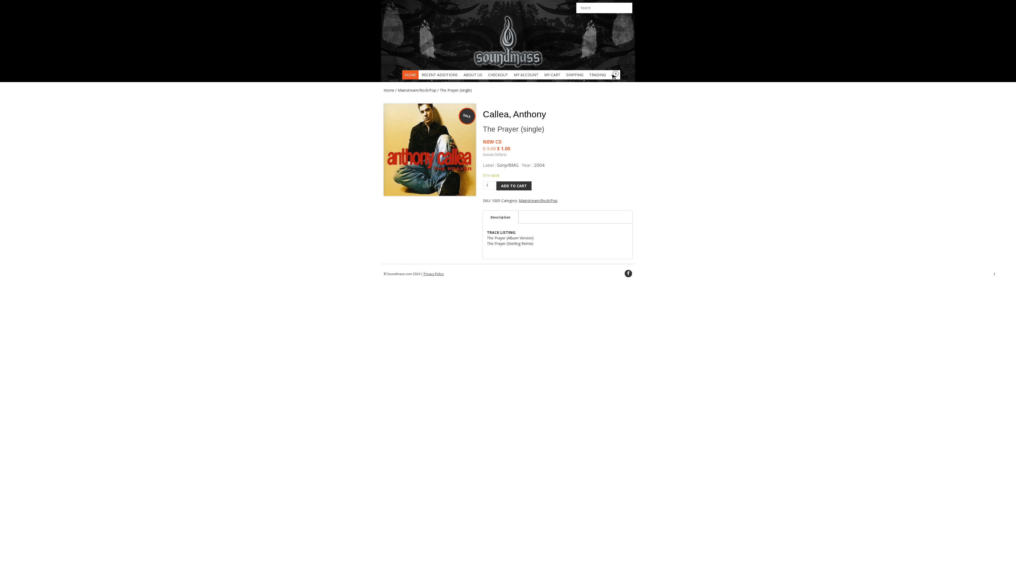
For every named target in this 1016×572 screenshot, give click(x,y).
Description (500, 217)
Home (410, 74)
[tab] (500, 217)
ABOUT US (473, 74)
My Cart (552, 74)
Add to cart (514, 185)
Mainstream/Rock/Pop (417, 90)
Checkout (498, 74)
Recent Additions (440, 74)
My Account (526, 74)
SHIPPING (574, 74)
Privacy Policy (434, 274)
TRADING (597, 74)
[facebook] (628, 274)
